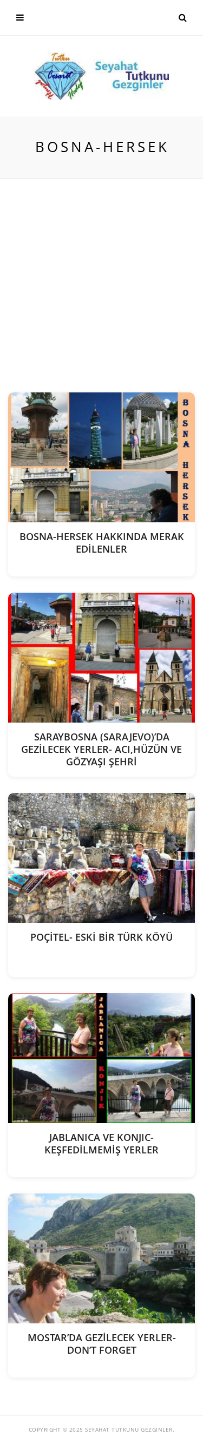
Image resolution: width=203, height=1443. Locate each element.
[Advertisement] (101, 285)
